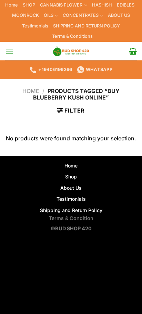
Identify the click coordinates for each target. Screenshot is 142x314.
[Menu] (9, 51)
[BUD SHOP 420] (71, 51)
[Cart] (133, 51)
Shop (71, 176)
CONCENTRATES (81, 15)
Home (11, 5)
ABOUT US (119, 15)
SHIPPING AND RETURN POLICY (86, 25)
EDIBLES (125, 5)
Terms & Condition (71, 218)
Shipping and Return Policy (71, 210)
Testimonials (35, 25)
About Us (71, 188)
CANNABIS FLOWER (61, 5)
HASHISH (102, 5)
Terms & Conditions (72, 36)
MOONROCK (25, 15)
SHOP (29, 5)
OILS (48, 15)
